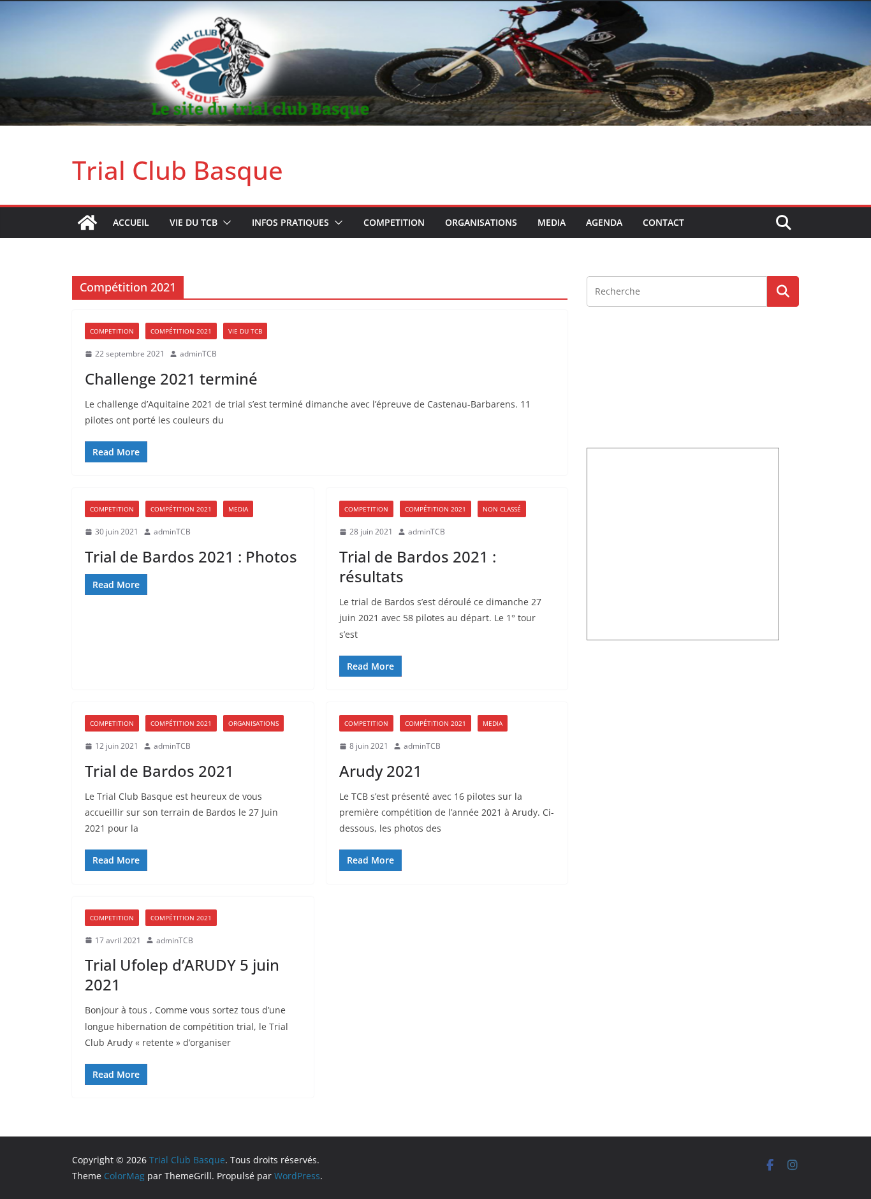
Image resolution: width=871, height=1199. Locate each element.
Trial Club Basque (177, 170)
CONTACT (663, 222)
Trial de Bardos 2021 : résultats (417, 566)
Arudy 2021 (380, 770)
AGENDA (604, 222)
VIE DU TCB (193, 222)
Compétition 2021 (181, 331)
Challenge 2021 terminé (171, 378)
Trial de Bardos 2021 (159, 770)
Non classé (502, 508)
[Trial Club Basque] (435, 9)
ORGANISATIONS (481, 222)
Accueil (131, 222)
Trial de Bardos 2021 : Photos (191, 556)
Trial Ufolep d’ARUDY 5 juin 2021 (182, 974)
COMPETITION (394, 222)
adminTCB (198, 353)
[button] (224, 223)
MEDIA (552, 222)
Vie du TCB (245, 331)
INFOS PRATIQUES (290, 222)
